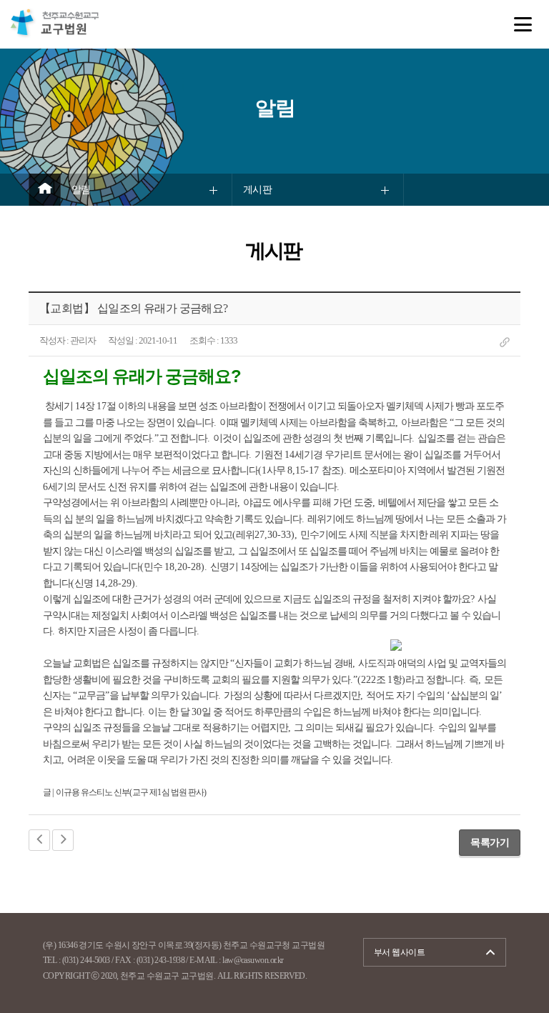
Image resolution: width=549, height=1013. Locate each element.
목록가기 (489, 842)
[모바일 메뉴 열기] (523, 24)
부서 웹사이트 (399, 952)
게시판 (257, 189)
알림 (81, 189)
